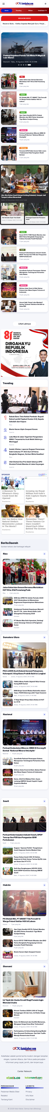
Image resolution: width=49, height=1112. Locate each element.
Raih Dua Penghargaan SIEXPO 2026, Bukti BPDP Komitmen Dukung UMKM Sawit (28, 870)
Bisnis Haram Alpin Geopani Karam (23, 429)
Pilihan (30, 10)
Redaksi (4, 1096)
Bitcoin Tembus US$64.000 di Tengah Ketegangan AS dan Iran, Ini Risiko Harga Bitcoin (29, 1013)
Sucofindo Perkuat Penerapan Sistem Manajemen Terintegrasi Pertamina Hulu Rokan (32, 272)
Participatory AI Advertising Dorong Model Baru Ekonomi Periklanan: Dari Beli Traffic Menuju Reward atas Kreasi (30, 1033)
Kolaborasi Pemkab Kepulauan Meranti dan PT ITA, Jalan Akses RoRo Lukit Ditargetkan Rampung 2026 (29, 611)
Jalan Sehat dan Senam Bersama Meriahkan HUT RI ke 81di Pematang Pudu (32, 81)
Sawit (6, 801)
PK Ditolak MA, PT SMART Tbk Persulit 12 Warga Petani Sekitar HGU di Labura (33, 99)
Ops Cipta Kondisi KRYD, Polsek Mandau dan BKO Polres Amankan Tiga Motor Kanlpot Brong (31, 117)
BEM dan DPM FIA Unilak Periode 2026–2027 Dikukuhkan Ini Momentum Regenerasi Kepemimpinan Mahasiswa (29, 600)
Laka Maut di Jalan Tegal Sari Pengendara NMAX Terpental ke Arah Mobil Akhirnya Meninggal (26, 439)
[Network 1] (13, 1078)
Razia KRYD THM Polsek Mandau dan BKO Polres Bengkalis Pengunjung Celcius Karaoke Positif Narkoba (32, 237)
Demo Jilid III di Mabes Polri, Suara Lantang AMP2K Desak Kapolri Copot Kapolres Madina (24, 56)
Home (6, 10)
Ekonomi (7, 966)
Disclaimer (30, 1099)
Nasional (7, 714)
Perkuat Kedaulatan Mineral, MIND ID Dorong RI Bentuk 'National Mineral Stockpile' (32, 135)
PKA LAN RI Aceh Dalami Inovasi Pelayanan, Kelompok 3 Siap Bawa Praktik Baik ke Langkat (24, 672)
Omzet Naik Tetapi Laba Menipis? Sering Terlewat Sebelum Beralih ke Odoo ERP (31, 304)
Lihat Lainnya (24, 324)
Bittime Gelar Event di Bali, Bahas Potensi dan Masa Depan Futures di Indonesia (32, 290)
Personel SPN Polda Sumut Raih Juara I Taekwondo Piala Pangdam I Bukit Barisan (32, 153)
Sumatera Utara (11, 637)
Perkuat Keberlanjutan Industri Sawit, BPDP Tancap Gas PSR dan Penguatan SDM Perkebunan (33, 254)
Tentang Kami (6, 1099)
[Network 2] (33, 1078)
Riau (5, 553)
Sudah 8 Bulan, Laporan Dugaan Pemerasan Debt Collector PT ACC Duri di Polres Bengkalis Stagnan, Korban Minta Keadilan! (27, 451)
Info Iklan (29, 1096)
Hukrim (7, 885)
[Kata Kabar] (24, 4)
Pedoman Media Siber (10, 1092)
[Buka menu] (3, 3)
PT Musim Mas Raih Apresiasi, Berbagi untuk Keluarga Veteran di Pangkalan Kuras (28, 623)
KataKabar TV (42, 10)
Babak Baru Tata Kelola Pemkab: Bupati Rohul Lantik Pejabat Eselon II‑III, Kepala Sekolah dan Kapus (26, 419)
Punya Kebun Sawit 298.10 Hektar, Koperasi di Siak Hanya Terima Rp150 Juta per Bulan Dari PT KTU (30, 859)
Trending (18, 10)
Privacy (29, 1092)
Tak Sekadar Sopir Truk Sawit (11, 217)
